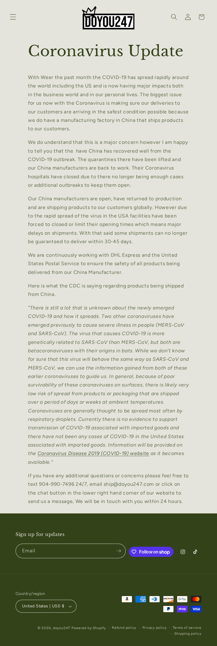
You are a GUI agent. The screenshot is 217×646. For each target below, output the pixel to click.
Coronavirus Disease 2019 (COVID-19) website (93, 453)
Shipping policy (187, 634)
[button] (13, 17)
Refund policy (124, 628)
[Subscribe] (118, 551)
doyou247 (61, 628)
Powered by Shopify (88, 628)
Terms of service (187, 628)
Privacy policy (154, 628)
